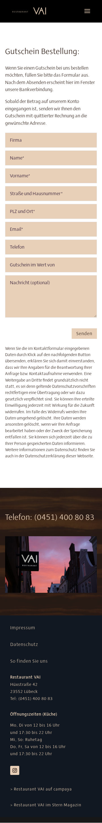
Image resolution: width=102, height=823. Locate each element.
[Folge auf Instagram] (14, 770)
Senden (84, 333)
